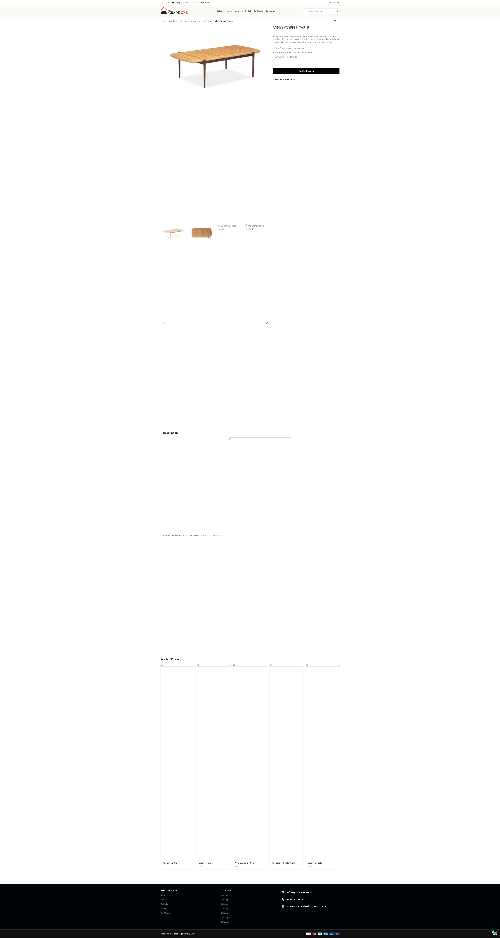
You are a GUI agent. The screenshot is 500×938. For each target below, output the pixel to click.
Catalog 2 (225, 900)
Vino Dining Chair (170, 863)
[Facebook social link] (330, 3)
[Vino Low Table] (323, 762)
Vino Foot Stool (206, 863)
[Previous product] (331, 21)
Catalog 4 (225, 908)
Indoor (163, 900)
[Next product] (338, 21)
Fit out (164, 908)
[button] (164, 322)
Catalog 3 (225, 904)
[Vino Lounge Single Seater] (286, 762)
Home (163, 21)
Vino (210, 21)
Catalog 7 (225, 922)
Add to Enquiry (306, 71)
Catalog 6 (225, 917)
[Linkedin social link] (337, 3)
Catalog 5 (225, 913)
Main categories (169, 890)
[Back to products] (334, 21)
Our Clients (165, 913)
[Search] (337, 11)
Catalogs (226, 890)
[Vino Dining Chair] (177, 762)
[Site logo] (174, 11)
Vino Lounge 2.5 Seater (245, 863)
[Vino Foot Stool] (214, 762)
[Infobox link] (165, 3)
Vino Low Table (315, 863)
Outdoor (173, 21)
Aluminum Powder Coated (192, 21)
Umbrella (164, 904)
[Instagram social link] (334, 3)
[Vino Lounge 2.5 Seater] (250, 762)
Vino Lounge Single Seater (284, 863)
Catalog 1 (225, 895)
